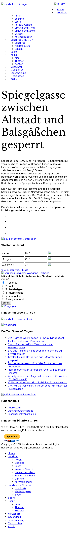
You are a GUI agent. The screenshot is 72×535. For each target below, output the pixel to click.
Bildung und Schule (25, 30)
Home (60, 9)
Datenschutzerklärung (20, 410)
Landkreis (20, 42)
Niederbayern (22, 45)
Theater (19, 60)
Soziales (19, 18)
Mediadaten (17, 76)
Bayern (19, 48)
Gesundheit (17, 69)
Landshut (62, 12)
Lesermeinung (18, 72)
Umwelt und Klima (25, 27)
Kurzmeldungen (23, 36)
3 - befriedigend (14, 289)
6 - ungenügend (14, 299)
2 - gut (9, 286)
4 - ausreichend (14, 292)
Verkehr (19, 33)
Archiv (14, 79)
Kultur (14, 54)
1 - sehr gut (11, 282)
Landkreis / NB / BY (22, 39)
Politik (18, 15)
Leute (18, 21)
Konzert (19, 63)
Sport (14, 51)
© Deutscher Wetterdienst (14, 270)
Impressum (14, 407)
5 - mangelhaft (13, 296)
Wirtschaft (16, 66)
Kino (17, 57)
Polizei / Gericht (23, 24)
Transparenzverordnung (22, 413)
